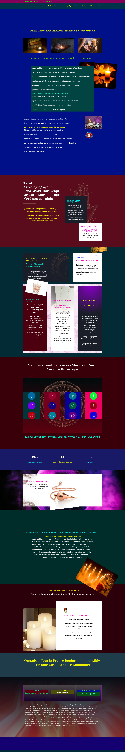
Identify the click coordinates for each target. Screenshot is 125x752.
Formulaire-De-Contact (81, 6)
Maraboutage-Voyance (67, 6)
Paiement (92, 6)
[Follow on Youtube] (94, 693)
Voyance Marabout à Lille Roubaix (76, 615)
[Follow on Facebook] (82, 693)
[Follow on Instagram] (90, 693)
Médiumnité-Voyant (53, 6)
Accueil (44, 6)
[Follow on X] (86, 693)
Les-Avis (99, 6)
